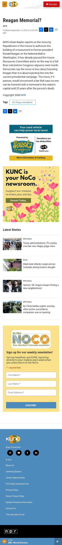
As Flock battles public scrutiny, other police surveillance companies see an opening (39, 309)
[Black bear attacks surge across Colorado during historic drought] (12, 265)
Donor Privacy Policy (15, 496)
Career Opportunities (15, 478)
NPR (23, 95)
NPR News (27, 239)
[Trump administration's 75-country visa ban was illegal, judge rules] (12, 244)
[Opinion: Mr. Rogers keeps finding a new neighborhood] (12, 286)
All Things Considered (22, 102)
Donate (53, 4)
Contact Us (11, 508)
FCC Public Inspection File (17, 484)
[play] (4, 541)
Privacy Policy (12, 490)
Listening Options (13, 472)
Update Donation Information (19, 502)
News (25, 260)
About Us (10, 465)
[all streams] (58, 541)
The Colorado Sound (15, 515)
